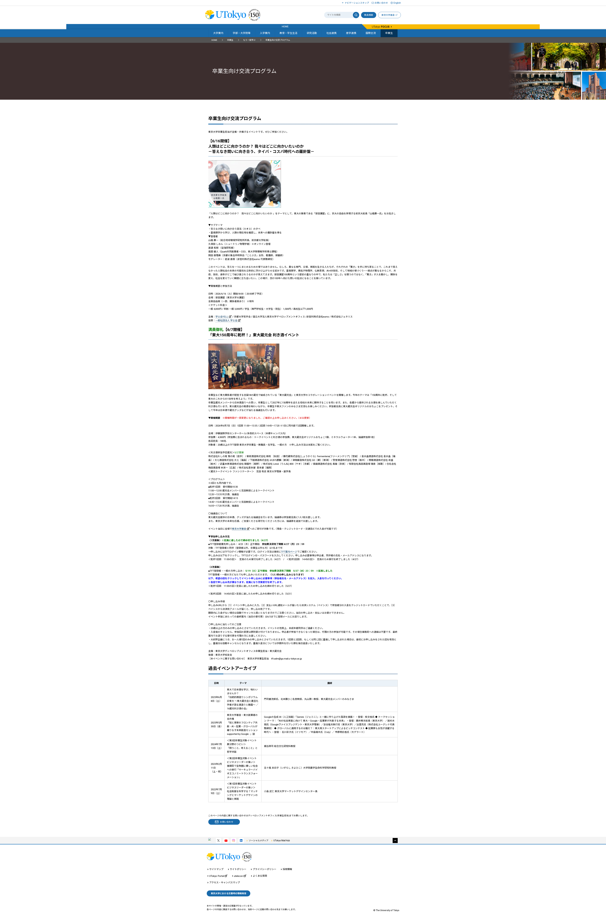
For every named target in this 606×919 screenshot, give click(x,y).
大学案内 (218, 33)
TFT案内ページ (289, 551)
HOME (214, 40)
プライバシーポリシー (264, 869)
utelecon (238, 876)
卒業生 (389, 33)
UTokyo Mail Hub (281, 840)
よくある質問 (260, 876)
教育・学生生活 (288, 33)
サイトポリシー (238, 869)
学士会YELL (221, 316)
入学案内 (265, 33)
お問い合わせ (381, 3)
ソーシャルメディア (258, 840)
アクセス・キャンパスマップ (224, 882)
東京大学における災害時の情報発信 (228, 893)
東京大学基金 (239, 528)
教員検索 (368, 15)
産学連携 (351, 33)
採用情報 (287, 869)
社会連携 (331, 33)
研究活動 (312, 33)
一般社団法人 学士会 (226, 320)
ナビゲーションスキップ (357, 3)
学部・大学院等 (241, 33)
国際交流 (371, 33)
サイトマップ (216, 869)
